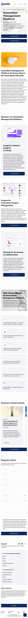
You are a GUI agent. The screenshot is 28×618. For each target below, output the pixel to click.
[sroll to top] (25, 615)
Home (4, 9)
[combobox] (13, 496)
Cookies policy (2, 612)
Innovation (9, 9)
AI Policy (18, 612)
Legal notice (24, 612)
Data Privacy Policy (11, 612)
